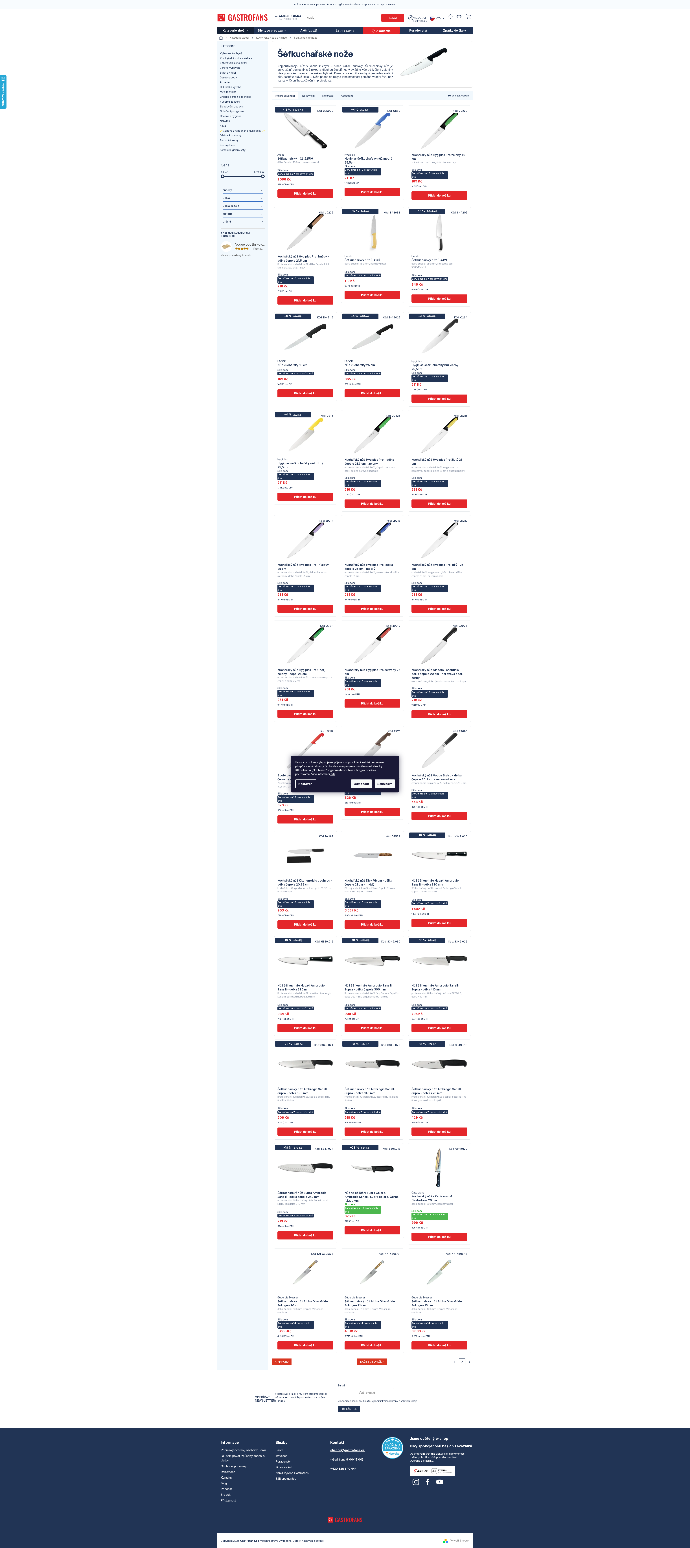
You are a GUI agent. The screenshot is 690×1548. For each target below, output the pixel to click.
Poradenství (283, 1461)
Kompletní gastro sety (233, 149)
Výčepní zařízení (230, 101)
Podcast (226, 1489)
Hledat (392, 17)
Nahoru (283, 1361)
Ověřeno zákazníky (421, 1460)
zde (332, 774)
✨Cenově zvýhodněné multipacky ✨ (242, 130)
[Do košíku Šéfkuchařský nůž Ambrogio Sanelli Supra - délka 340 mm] (372, 1132)
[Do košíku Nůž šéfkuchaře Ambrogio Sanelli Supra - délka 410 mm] (439, 1028)
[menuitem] (235, 30)
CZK (439, 18)
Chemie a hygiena (230, 116)
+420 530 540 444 (290, 16)
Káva (223, 125)
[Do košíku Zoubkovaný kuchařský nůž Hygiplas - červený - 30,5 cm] (305, 819)
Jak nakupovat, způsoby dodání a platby (243, 1458)
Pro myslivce (227, 145)
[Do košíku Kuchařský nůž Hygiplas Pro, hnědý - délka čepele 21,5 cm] (305, 300)
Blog (224, 1483)
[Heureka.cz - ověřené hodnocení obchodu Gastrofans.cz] (392, 1448)
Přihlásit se (349, 1408)
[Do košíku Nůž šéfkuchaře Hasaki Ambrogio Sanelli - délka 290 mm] (305, 1028)
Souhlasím (384, 783)
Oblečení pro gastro (232, 111)
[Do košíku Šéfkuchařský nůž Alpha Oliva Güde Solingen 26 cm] (305, 1345)
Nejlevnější (308, 95)
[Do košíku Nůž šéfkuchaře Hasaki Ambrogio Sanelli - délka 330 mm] (439, 923)
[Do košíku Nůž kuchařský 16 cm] (305, 393)
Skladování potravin (232, 106)
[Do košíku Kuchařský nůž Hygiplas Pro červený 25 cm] (372, 703)
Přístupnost (228, 1500)
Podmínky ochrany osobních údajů (243, 1450)
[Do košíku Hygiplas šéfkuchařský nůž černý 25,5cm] (439, 399)
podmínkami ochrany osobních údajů (395, 1400)
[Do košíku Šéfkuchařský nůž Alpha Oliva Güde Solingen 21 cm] (372, 1345)
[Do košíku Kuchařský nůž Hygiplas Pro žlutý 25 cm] (439, 503)
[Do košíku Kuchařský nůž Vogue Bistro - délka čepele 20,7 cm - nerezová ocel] (439, 816)
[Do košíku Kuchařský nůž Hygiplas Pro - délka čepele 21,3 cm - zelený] (372, 503)
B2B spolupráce (285, 1478)
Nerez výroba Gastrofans (292, 1473)
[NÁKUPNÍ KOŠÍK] (468, 16)
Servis (279, 1450)
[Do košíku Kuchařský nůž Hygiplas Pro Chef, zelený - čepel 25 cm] (305, 714)
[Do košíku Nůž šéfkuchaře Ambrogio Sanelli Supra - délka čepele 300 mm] (372, 1028)
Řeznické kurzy (229, 140)
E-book (226, 1494)
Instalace (281, 1456)
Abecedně (347, 95)
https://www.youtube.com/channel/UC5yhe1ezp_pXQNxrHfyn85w (439, 1482)
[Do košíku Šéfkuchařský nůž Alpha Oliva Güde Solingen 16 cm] (439, 1345)
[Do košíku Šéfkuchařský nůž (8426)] (372, 295)
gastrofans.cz (416, 1482)
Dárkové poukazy (230, 135)
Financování (283, 1467)
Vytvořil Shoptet (459, 1540)
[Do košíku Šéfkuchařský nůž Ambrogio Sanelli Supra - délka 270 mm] (439, 1132)
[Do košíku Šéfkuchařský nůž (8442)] (439, 298)
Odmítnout (361, 783)
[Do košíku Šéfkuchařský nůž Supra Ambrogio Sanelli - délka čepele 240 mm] (305, 1235)
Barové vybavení (230, 67)
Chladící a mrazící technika (235, 96)
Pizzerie (225, 82)
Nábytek (225, 120)
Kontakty (227, 1477)
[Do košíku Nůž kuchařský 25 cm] (372, 393)
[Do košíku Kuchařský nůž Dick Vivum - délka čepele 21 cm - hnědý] (372, 924)
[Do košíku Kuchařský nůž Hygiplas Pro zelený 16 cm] (439, 195)
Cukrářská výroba (230, 87)
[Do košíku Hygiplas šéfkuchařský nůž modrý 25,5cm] (372, 192)
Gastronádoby (228, 77)
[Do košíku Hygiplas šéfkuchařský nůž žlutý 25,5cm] (305, 497)
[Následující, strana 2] (462, 1361)
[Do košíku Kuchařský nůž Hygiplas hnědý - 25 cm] (372, 812)
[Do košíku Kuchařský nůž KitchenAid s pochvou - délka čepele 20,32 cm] (305, 924)
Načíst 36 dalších (372, 1361)
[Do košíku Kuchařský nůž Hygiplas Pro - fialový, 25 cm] (305, 609)
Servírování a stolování (233, 62)
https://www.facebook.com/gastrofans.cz (427, 1482)
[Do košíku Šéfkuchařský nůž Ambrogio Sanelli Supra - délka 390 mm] (305, 1132)
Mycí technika (228, 91)
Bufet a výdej (228, 72)
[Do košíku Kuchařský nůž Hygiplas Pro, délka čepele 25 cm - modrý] (372, 609)
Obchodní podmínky (234, 1466)
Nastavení (305, 783)
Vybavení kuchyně (231, 53)
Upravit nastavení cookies (308, 1540)
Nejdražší (328, 95)
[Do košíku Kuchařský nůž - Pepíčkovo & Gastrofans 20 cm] (439, 1237)
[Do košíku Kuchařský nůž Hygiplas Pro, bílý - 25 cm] (439, 609)
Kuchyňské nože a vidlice (236, 58)
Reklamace (228, 1472)
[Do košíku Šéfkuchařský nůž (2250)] (305, 193)
